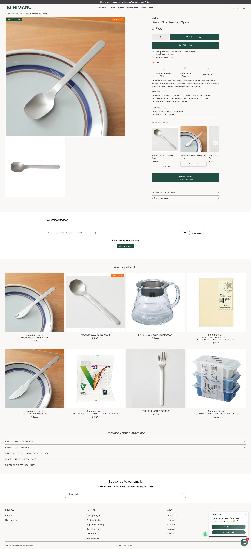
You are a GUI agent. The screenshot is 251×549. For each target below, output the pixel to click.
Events (170, 533)
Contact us (172, 524)
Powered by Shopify (26, 545)
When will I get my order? (18, 447)
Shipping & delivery (95, 524)
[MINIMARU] (19, 7)
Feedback (91, 533)
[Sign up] (181, 494)
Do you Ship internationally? (20, 465)
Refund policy (92, 529)
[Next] (215, 143)
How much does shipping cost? (21, 459)
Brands (8, 515)
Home (7, 14)
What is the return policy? (19, 441)
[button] (244, 542)
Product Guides (93, 520)
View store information (165, 57)
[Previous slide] (9, 302)
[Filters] (185, 233)
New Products (11, 520)
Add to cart (165, 166)
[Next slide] (60, 302)
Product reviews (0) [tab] (56, 233)
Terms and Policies (125, 545)
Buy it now (185, 45)
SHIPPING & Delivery (165, 192)
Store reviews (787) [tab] (74, 233)
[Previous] (155, 143)
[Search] (233, 7)
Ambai (155, 18)
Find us (170, 520)
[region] (185, 148)
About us (171, 515)
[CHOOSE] (241, 403)
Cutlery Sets (17, 14)
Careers (171, 529)
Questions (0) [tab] (90, 233)
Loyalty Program (94, 515)
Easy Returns (162, 198)
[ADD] (60, 327)
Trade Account (93, 538)
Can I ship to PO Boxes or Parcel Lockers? (26, 453)
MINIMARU (15, 545)
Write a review (125, 246)
